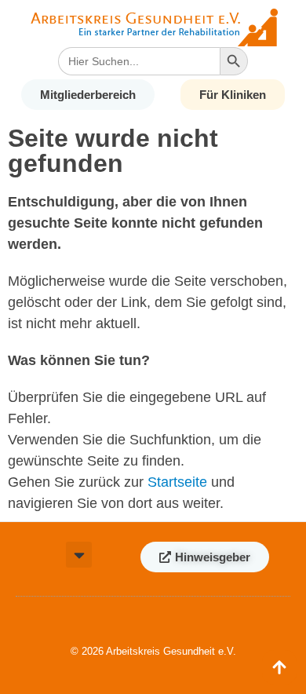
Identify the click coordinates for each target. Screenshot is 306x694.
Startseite (177, 482)
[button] (79, 555)
